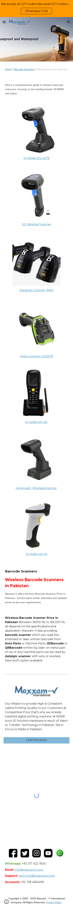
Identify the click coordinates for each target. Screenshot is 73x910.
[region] (36, 8)
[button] (4, 22)
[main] (36, 69)
